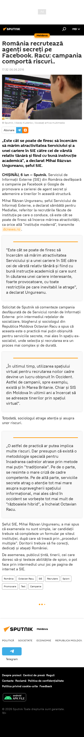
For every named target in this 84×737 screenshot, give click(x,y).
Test (23, 586)
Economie (43, 640)
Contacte (8, 681)
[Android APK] (14, 697)
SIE (40, 578)
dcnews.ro (11, 229)
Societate (25, 640)
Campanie (35, 586)
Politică (8, 640)
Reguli (50, 675)
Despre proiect (11, 675)
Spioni (66, 578)
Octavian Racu (26, 578)
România (8, 578)
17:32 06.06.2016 (13, 69)
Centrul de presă (34, 675)
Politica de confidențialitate (46, 681)
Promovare (10, 586)
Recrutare (52, 578)
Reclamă (20, 681)
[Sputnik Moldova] (12, 30)
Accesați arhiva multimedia (50, 122)
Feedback (46, 686)
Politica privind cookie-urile (20, 686)
